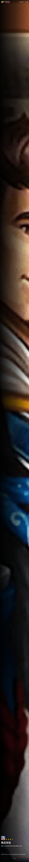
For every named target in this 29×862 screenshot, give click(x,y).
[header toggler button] (27, 2)
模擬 (2, 846)
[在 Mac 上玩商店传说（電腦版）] (14, 850)
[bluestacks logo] (5, 2)
